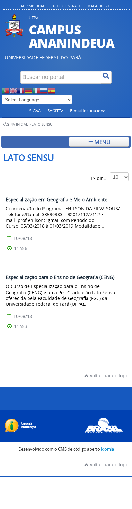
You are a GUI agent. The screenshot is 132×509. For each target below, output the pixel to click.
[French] (21, 90)
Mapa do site (99, 6)
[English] (13, 90)
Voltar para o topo (108, 376)
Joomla (107, 449)
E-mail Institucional (88, 111)
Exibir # (100, 178)
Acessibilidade (34, 6)
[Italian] (36, 90)
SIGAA (35, 111)
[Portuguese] (5, 90)
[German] (28, 90)
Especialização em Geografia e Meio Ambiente (56, 199)
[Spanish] (51, 90)
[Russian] (44, 90)
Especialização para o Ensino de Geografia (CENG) (60, 277)
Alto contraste (67, 6)
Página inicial (15, 124)
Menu (101, 141)
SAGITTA (55, 111)
